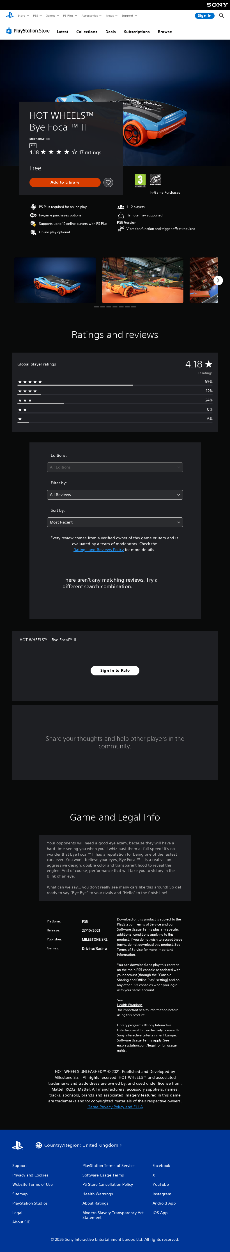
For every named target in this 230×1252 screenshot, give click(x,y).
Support (127, 15)
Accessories (89, 15)
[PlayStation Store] (29, 30)
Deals (110, 31)
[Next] (218, 280)
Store (21, 15)
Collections (86, 31)
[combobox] (115, 467)
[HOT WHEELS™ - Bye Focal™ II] (55, 280)
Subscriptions (137, 31)
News (110, 15)
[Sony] (217, 8)
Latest (62, 31)
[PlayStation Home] (10, 15)
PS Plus (68, 15)
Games (50, 15)
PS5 (35, 15)
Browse (165, 31)
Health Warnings (129, 1005)
